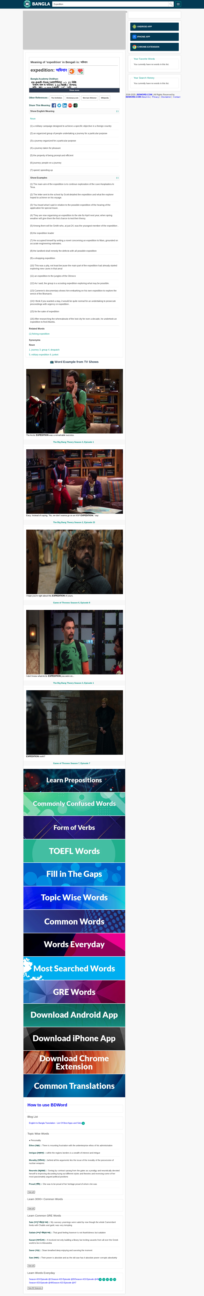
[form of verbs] (74, 838)
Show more (74, 90)
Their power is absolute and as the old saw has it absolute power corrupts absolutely (73, 1257)
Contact (176, 97)
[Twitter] (60, 107)
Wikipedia (105, 98)
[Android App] (74, 1026)
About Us (145, 97)
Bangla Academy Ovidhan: (45, 79)
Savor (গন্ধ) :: (35, 1250)
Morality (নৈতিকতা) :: (38, 1160)
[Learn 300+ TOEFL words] (74, 861)
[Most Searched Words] (74, 979)
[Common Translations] (74, 1096)
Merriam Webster (90, 98)
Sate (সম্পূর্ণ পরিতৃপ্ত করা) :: (40, 1222)
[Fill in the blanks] (74, 885)
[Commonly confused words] (74, 815)
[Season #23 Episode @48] (111, 1280)
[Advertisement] (73, 30)
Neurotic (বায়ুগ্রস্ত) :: (38, 1170)
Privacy (155, 97)
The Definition (56, 98)
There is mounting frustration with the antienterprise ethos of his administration (70, 1145)
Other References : (39, 98)
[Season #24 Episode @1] (100, 1280)
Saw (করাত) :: (35, 1257)
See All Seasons (35, 1288)
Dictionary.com (72, 98)
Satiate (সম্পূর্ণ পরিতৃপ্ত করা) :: (41, 1232)
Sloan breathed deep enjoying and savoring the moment (60, 1250)
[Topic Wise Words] (74, 908)
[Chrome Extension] (74, 1073)
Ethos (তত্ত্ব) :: (35, 1145)
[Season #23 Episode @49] (107, 1280)
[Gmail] (70, 107)
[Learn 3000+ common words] (74, 932)
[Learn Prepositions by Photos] (74, 791)
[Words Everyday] (74, 955)
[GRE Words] (74, 1002)
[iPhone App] (74, 1049)
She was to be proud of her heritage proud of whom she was (63, 1184)
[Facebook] (54, 107)
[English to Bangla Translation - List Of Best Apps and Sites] (83, 1124)
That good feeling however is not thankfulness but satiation (67, 1232)
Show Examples (74, 178)
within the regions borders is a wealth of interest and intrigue (64, 1153)
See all (31, 1192)
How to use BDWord (47, 1104)
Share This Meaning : (40, 105)
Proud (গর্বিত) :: (36, 1184)
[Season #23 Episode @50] (104, 1280)
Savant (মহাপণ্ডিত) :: (38, 1240)
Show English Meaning (74, 111)
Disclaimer (166, 97)
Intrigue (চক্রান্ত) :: (37, 1153)
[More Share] (75, 107)
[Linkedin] (65, 107)
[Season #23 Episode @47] (114, 1280)
